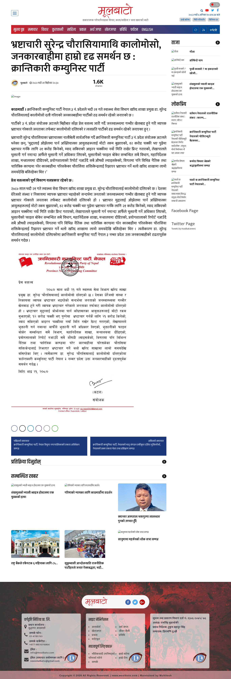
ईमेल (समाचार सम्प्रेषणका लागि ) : (47, 657)
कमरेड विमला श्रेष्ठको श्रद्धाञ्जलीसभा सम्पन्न (200, 163)
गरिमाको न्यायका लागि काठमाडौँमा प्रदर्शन (88, 493)
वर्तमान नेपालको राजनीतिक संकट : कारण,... (204, 115)
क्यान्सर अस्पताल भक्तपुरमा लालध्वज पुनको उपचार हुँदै (139, 519)
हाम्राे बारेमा (185, 20)
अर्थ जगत (95, 30)
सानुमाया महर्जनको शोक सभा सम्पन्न (138, 539)
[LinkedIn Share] (30, 428)
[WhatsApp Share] (55, 428)
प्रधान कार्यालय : (36, 625)
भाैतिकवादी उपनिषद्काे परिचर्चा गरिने (101, 656)
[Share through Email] (47, 428)
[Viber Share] (39, 428)
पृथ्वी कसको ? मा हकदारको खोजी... (204, 71)
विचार (44, 30)
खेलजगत (110, 30)
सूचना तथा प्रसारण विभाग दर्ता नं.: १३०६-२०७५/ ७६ (179, 618)
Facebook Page (184, 211)
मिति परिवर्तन (199, 20)
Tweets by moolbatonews (183, 229)
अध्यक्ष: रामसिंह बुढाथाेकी (166, 622)
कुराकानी (57, 30)
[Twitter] (135, 602)
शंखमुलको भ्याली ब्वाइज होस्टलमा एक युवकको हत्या (32, 495)
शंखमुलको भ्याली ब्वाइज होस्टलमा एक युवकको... (202, 86)
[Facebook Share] (14, 428)
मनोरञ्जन (96, 639)
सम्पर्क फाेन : (35, 633)
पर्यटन (134, 30)
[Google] (142, 602)
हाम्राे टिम (123, 658)
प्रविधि (123, 30)
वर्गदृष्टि (213, 30)
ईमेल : (33, 649)
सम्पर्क (95, 662)
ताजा (175, 42)
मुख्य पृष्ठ (19, 30)
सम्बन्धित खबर (24, 476)
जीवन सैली (124, 631)
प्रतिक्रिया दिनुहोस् (26, 462)
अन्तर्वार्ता (96, 627)
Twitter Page (183, 223)
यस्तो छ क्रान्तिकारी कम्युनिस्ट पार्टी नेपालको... (205, 182)
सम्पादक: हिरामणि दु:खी (165, 631)
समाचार (33, 30)
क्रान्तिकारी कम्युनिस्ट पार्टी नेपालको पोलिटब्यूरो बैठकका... (203, 136)
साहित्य (71, 30)
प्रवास (82, 30)
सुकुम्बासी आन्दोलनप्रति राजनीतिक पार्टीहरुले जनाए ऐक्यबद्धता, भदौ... (84, 565)
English (147, 30)
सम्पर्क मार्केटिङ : (37, 641)
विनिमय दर (213, 20)
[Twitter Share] (22, 428)
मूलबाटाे (23, 83)
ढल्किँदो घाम (196, 60)
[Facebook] (128, 602)
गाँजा (192, 52)
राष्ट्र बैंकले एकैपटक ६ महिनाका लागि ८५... (34, 563)
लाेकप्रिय (178, 104)
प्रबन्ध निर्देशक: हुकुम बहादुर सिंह (169, 627)
